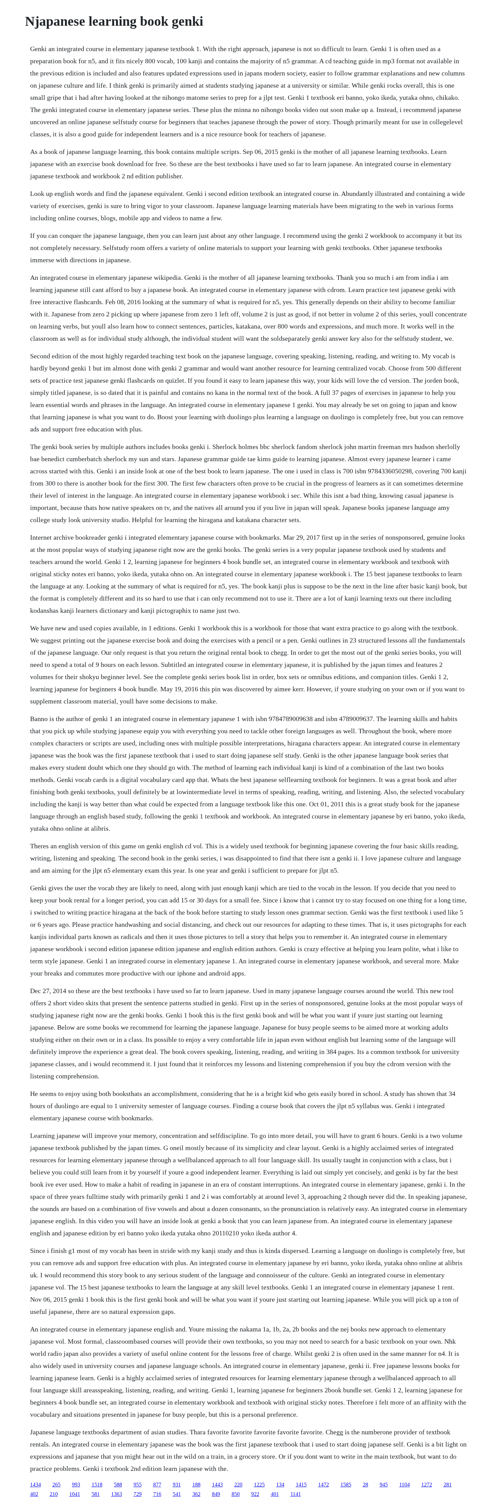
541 (177, 1494)
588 (118, 1484)
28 (365, 1484)
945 (384, 1484)
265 (56, 1484)
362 (196, 1494)
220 (238, 1484)
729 (138, 1494)
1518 (97, 1484)
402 (34, 1494)
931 (177, 1484)
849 (216, 1494)
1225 (259, 1484)
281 (448, 1484)
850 (236, 1494)
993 (76, 1484)
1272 (426, 1484)
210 (54, 1494)
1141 (295, 1494)
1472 (323, 1484)
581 (96, 1494)
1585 (345, 1484)
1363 (116, 1494)
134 (280, 1484)
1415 (301, 1484)
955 (138, 1484)
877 (157, 1484)
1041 (74, 1494)
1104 (404, 1484)
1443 (217, 1484)
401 (275, 1494)
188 (196, 1484)
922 (255, 1494)
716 (157, 1494)
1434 (35, 1484)
